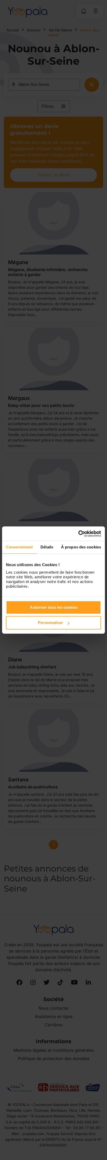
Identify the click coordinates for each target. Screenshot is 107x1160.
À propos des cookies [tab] (81, 547)
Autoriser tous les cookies (53, 607)
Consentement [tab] (19, 547)
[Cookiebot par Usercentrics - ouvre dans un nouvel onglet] (78, 533)
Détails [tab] (47, 547)
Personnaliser (50, 622)
